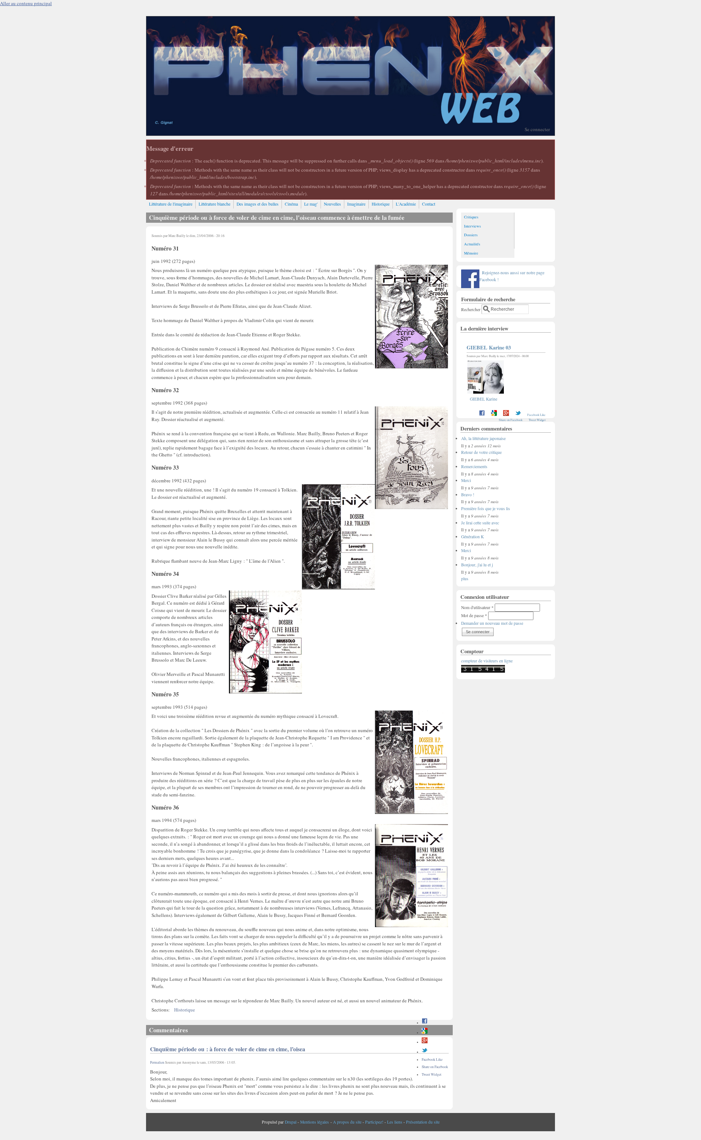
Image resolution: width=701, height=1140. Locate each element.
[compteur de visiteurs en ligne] (483, 671)
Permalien (157, 1062)
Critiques (471, 216)
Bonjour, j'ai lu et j (477, 564)
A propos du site (347, 1122)
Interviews (472, 226)
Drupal (290, 1122)
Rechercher (471, 309)
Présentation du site (423, 1122)
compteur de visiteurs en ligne (487, 660)
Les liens (394, 1122)
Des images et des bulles (258, 204)
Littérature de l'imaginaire (170, 204)
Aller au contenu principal (26, 3)
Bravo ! (467, 494)
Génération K (472, 536)
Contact (428, 204)
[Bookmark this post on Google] (425, 1032)
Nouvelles (332, 204)
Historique (381, 204)
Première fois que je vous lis (485, 508)
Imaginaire (356, 204)
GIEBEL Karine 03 (489, 347)
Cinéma (291, 204)
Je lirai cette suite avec (480, 522)
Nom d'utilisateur (477, 607)
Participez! (374, 1122)
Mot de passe (474, 615)
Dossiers (471, 234)
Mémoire (471, 253)
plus (464, 578)
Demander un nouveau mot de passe (492, 623)
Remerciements (474, 466)
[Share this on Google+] (425, 1042)
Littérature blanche (214, 204)
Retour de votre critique (481, 452)
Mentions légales (314, 1122)
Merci (466, 480)
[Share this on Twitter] (425, 1051)
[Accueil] (350, 133)
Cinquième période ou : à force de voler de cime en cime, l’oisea (227, 1049)
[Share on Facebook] (425, 1022)
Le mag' (311, 204)
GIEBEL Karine (483, 399)
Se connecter (537, 129)
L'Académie (406, 204)
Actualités (472, 243)
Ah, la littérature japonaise (483, 438)
